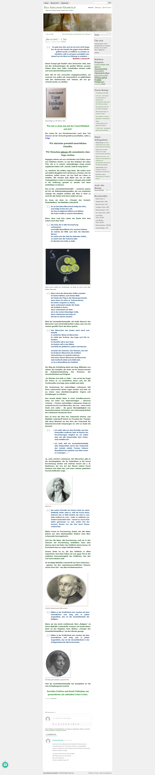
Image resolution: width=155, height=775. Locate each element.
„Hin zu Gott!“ (50, 34)
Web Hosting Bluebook (106, 773)
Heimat (99, 73)
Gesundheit (99, 71)
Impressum (64, 3)
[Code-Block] (71, 724)
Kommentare (107, 7)
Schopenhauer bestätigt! (102, 93)
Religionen (99, 82)
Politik (98, 79)
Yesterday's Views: (101, 207)
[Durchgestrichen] (61, 724)
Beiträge (98, 7)
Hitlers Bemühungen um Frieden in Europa (103, 176)
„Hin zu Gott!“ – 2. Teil (55, 39)
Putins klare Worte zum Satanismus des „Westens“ (76, 34)
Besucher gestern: (101, 210)
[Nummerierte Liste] (63, 724)
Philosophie (54, 698)
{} (76, 724)
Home (46, 3)
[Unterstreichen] (58, 724)
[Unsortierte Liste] (66, 724)
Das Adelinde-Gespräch (60, 7)
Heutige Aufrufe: (100, 201)
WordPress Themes (93, 773)
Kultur (106, 73)
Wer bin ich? (55, 3)
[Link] (73, 724)
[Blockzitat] (68, 724)
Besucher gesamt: (101, 225)
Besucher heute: (100, 204)
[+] (78, 724)
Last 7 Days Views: (101, 212)
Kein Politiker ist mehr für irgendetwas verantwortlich (102, 169)
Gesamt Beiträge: (100, 228)
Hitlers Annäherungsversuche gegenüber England (101, 123)
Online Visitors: (100, 199)
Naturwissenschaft (101, 76)
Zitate (103, 84)
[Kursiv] (56, 724)
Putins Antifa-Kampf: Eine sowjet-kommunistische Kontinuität (103, 144)
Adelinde (63, 41)
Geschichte (101, 69)
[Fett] (53, 724)
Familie (97, 65)
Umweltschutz (98, 84)
